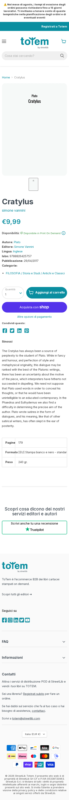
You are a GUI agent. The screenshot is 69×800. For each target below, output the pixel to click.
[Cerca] (62, 55)
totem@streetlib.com (26, 718)
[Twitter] (21, 619)
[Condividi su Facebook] (5, 330)
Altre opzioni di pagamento (34, 316)
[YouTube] (27, 619)
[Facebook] (4, 619)
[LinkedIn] (15, 619)
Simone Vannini (24, 247)
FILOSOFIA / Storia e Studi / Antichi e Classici (35, 273)
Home (6, 77)
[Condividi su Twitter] (12, 330)
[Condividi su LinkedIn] (19, 330)
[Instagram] (9, 619)
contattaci (38, 711)
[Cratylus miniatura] (33, 184)
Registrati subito (33, 694)
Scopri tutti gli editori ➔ (17, 594)
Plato (17, 242)
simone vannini (13, 210)
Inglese (18, 251)
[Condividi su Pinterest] (27, 330)
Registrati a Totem (54, 26)
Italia (32, 734)
